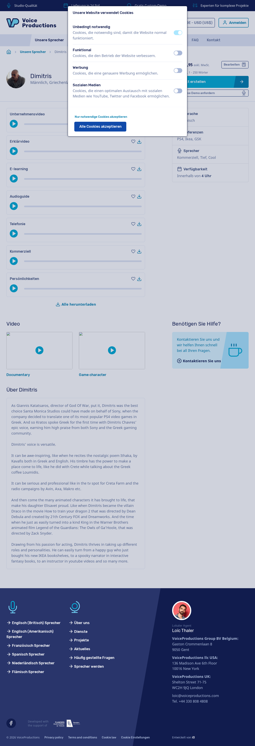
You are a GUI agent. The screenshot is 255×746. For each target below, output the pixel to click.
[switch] (178, 32)
